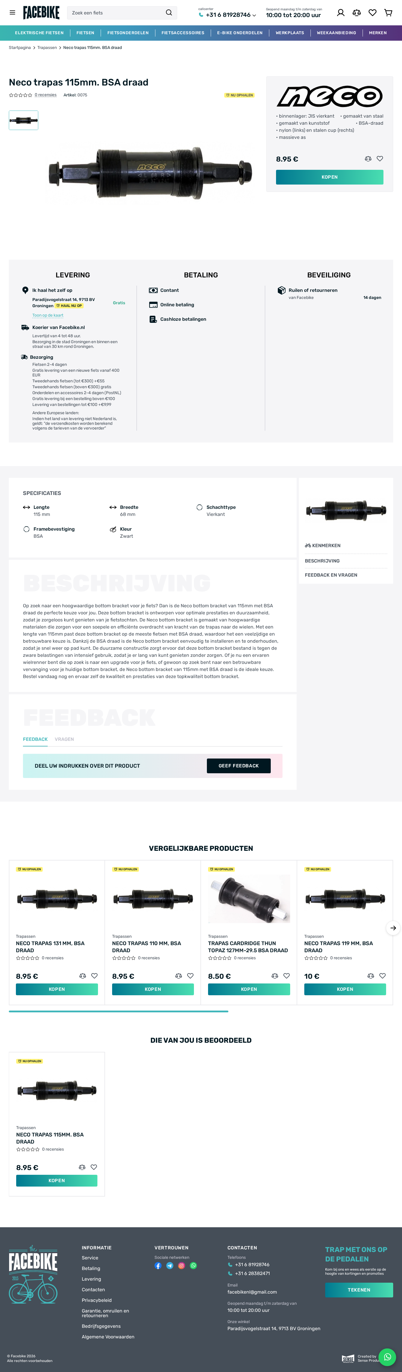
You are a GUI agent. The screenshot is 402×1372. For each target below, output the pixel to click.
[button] (393, 928)
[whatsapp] (193, 1265)
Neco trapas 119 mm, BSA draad (338, 947)
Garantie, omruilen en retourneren (105, 1313)
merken (378, 33)
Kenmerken (326, 545)
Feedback (35, 739)
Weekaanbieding (336, 33)
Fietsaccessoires (183, 33)
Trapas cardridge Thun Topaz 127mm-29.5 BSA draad (248, 947)
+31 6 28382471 (252, 1273)
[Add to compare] (368, 159)
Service (90, 1258)
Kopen (330, 177)
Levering (91, 1279)
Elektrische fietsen (39, 33)
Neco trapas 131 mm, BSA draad (50, 947)
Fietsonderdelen (128, 33)
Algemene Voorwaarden (108, 1337)
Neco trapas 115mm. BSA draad (50, 1138)
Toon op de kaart (47, 315)
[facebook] (158, 1265)
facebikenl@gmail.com (252, 1292)
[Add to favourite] (379, 159)
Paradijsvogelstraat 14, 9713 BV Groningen (273, 1328)
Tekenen (359, 1290)
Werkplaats (290, 33)
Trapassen (47, 47)
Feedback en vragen (331, 575)
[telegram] (169, 1265)
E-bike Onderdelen (240, 33)
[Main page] (41, 12)
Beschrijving (322, 560)
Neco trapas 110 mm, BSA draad (146, 947)
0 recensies (46, 95)
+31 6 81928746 (228, 14)
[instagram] (181, 1265)
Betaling (91, 1268)
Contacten (93, 1289)
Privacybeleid (97, 1300)
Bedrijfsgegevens (101, 1326)
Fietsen (85, 33)
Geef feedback (239, 766)
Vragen (64, 739)
